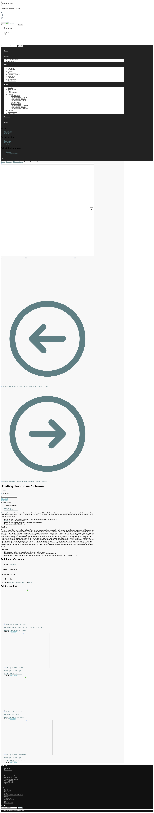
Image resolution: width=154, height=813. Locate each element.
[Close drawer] (1, 5)
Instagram (7, 142)
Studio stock (40, 627)
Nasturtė (31, 582)
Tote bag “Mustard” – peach (13, 674)
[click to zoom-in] (47, 209)
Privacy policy (8, 781)
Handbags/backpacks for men (13, 795)
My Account (8, 28)
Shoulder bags (18, 162)
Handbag (4, 513)
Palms (6, 796)
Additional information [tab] (11, 510)
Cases (6, 801)
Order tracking (8, 782)
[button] (3, 39)
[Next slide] (91, 209)
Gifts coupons (8, 803)
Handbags (9, 162)
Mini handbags (9, 799)
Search (20, 25)
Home (3, 162)
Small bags (15, 714)
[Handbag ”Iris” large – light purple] (49, 607)
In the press (8, 770)
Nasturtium (10, 513)
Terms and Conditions (11, 779)
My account (7, 132)
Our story (7, 768)
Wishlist (6, 32)
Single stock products (28, 627)
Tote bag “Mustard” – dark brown (14, 761)
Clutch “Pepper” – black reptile (14, 717)
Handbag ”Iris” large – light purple (15, 630)
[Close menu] (1, 2)
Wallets (6, 793)
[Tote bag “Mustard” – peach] (49, 651)
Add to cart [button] (13, 632)
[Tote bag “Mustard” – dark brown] (49, 738)
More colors (4, 500)
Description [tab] (7, 508)
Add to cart (4, 498)
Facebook (7, 141)
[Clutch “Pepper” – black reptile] (49, 694)
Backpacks (7, 791)
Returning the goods (10, 777)
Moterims (13, 564)
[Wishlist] (150, 2)
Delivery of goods (9, 776)
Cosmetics (7, 798)
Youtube (7, 144)
